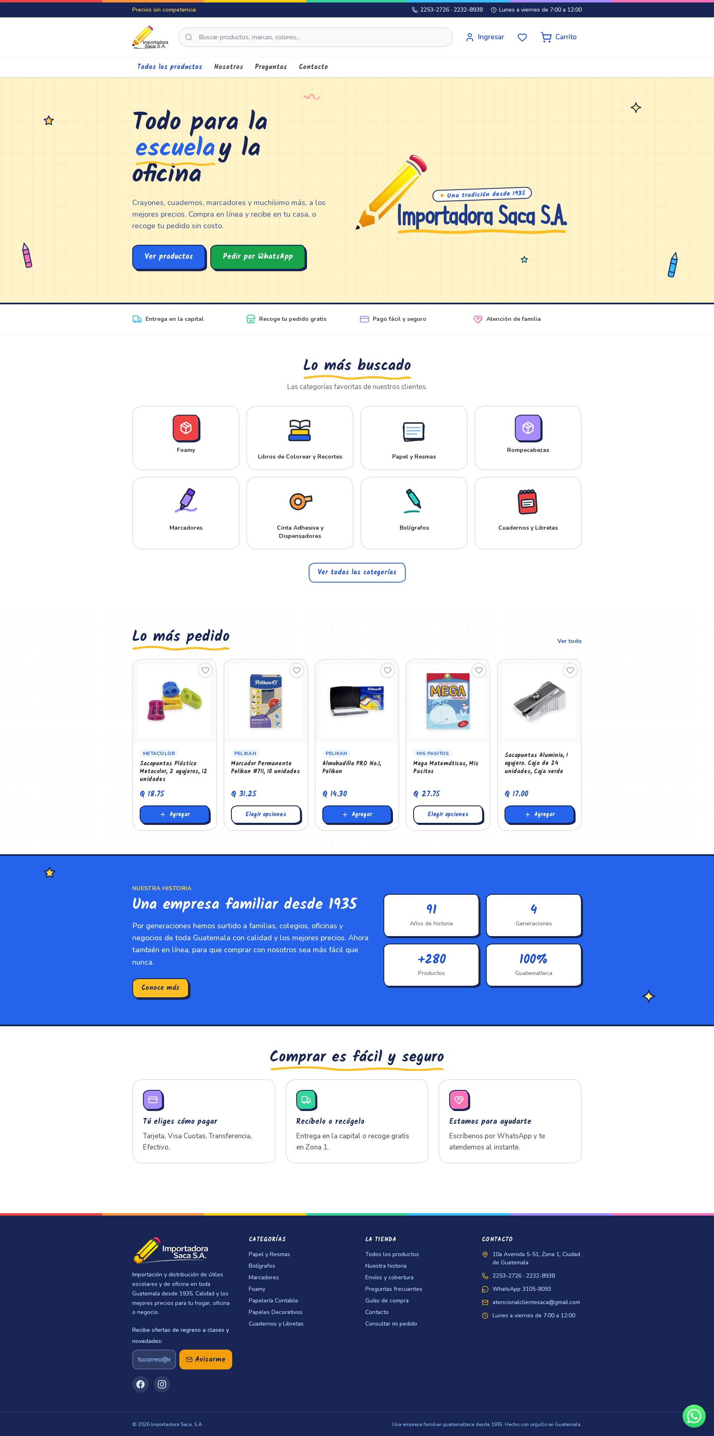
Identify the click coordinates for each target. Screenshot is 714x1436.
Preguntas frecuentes (393, 1289)
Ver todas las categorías (357, 572)
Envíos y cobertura (389, 1277)
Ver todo (569, 641)
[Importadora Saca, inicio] (150, 37)
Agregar (179, 814)
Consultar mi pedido (391, 1324)
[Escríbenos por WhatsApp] (694, 1416)
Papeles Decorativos (275, 1312)
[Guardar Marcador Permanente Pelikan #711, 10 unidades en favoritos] (296, 670)
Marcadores (264, 1277)
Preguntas (271, 67)
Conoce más (160, 988)
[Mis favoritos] (522, 37)
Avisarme (210, 1359)
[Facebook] (140, 1384)
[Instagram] (162, 1384)
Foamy (257, 1289)
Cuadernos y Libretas (276, 1324)
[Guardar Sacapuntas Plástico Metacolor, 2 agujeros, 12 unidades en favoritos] (205, 670)
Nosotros (228, 67)
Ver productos (169, 257)
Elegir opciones (265, 814)
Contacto (313, 67)
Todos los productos (169, 67)
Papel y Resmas (269, 1254)
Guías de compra (387, 1301)
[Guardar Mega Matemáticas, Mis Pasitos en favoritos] (478, 670)
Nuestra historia (386, 1266)
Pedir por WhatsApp (258, 257)
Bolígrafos (262, 1266)
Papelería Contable (273, 1301)
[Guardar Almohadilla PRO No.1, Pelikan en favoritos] (387, 670)
